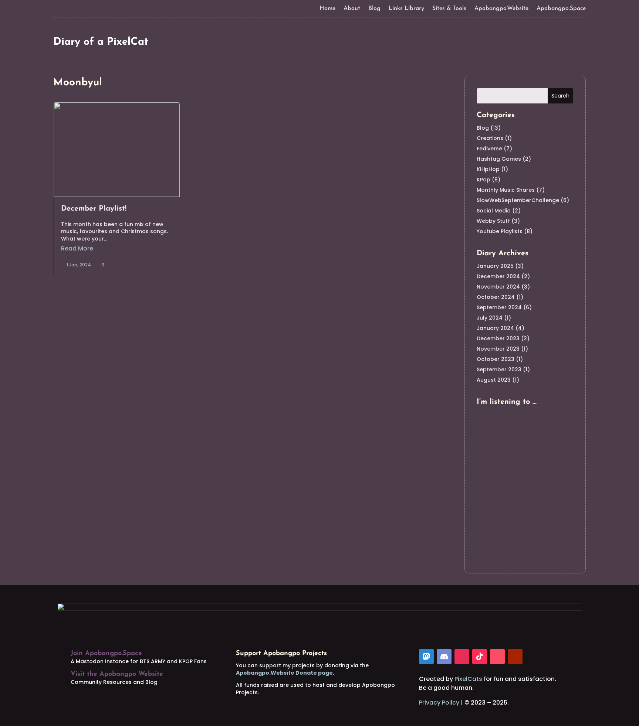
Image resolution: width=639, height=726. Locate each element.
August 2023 (494, 380)
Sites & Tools (449, 8)
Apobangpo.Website (501, 8)
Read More (77, 248)
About (352, 8)
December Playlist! (93, 208)
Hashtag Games (499, 159)
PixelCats (468, 679)
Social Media (494, 210)
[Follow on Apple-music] (497, 656)
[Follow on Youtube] (515, 656)
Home (327, 8)
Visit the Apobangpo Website (117, 674)
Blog (374, 8)
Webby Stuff (493, 221)
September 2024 (499, 307)
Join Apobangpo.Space (106, 653)
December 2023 (498, 338)
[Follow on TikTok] (479, 656)
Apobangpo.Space (561, 8)
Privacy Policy (439, 702)
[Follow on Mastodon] (426, 656)
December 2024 (498, 276)
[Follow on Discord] (444, 656)
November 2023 (498, 348)
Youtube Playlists (500, 231)
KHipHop (488, 169)
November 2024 (498, 286)
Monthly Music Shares (506, 190)
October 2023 (495, 359)
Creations (490, 138)
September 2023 (499, 369)
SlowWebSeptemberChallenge (518, 200)
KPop (483, 179)
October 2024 (496, 297)
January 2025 (495, 266)
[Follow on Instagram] (461, 656)
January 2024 (495, 328)
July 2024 (490, 317)
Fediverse (489, 148)
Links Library (406, 8)
